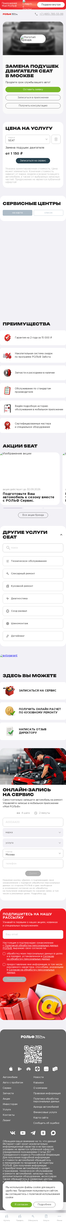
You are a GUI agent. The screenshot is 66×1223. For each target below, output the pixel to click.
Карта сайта (40, 1118)
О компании (40, 1088)
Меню (59, 1220)
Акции (6, 1099)
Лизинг (7, 1120)
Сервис (7, 1088)
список (48, 213)
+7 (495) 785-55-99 (51, 14)
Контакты (9, 1115)
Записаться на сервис (33, 161)
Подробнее (44, 1205)
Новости (38, 1077)
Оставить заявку (33, 90)
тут (44, 894)
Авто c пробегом (13, 1083)
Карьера (38, 1083)
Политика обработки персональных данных (46, 1100)
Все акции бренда (33, 515)
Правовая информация (47, 1093)
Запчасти (8, 1093)
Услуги (7, 1110)
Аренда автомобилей (46, 1107)
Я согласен (21, 1205)
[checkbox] (33, 956)
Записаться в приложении (33, 98)
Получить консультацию (33, 106)
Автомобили (10, 1077)
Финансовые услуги (45, 1112)
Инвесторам (10, 1104)
